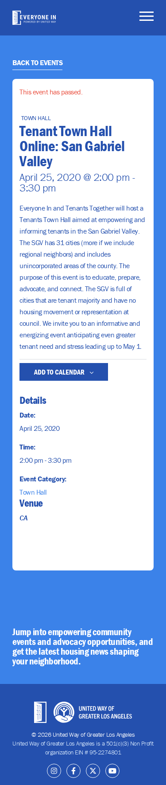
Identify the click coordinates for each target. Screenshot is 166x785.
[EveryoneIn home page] (34, 17)
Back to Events (37, 62)
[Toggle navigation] (146, 18)
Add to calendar (60, 371)
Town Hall (33, 492)
